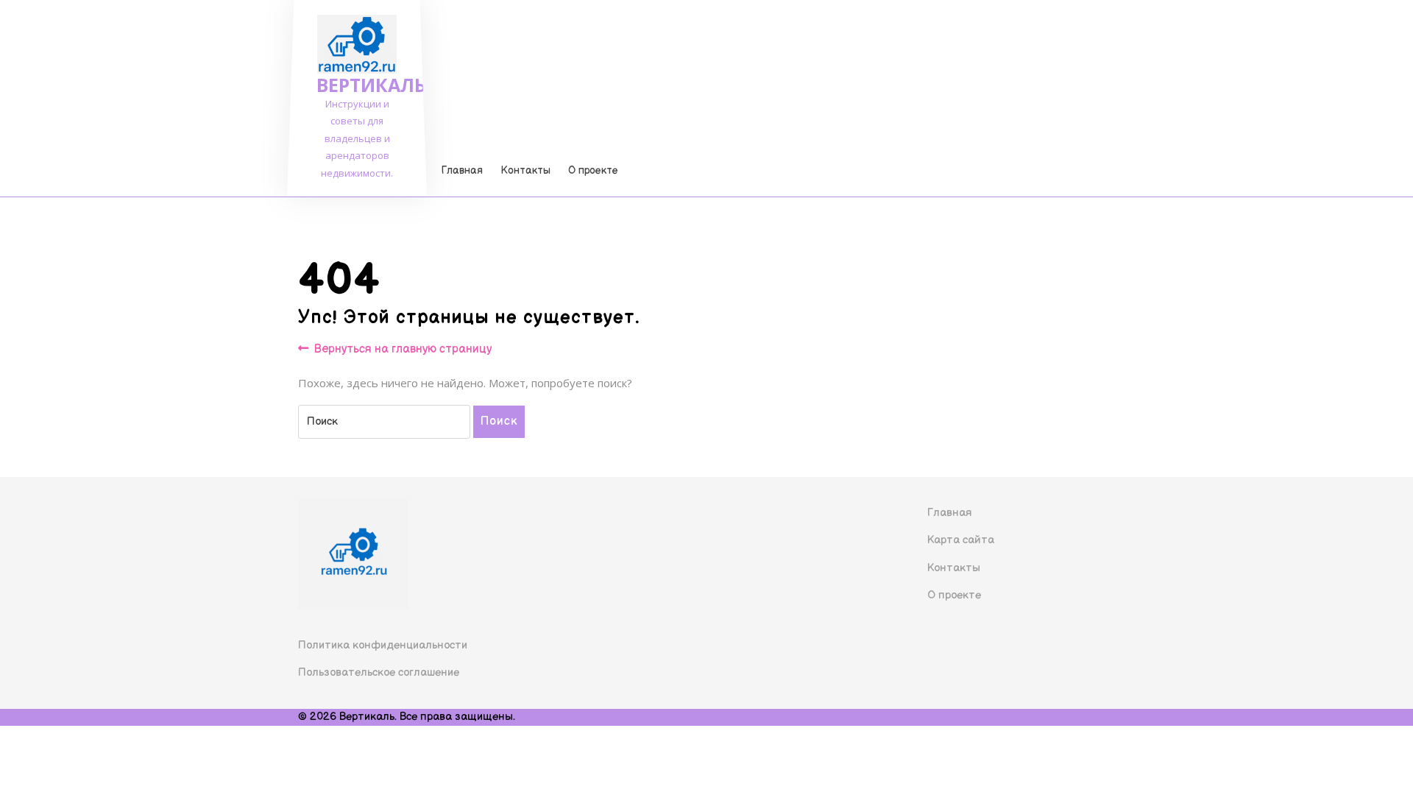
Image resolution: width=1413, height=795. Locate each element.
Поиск (499, 421)
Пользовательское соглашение (378, 672)
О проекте (593, 170)
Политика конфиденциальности (382, 645)
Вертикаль (371, 84)
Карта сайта (960, 540)
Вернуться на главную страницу (403, 350)
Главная (462, 170)
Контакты (525, 170)
